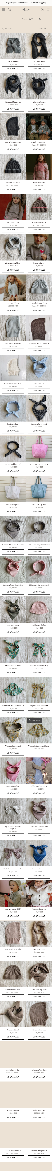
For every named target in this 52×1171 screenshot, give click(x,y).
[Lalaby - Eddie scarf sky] (13, 408)
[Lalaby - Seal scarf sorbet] (39, 1095)
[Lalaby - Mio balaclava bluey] (13, 328)
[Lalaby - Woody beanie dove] (13, 1054)
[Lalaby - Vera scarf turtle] (13, 609)
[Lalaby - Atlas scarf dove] (13, 1095)
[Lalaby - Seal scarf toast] (39, 934)
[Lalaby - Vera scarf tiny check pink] (13, 569)
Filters (8, 28)
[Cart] (48, 9)
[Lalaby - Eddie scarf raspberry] (39, 770)
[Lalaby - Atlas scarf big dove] (39, 1054)
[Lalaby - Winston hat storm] (13, 167)
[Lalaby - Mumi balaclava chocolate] (39, 328)
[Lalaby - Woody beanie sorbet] (13, 1135)
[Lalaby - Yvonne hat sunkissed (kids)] (39, 730)
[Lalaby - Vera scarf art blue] (39, 853)
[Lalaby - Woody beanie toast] (13, 974)
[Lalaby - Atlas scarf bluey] (39, 247)
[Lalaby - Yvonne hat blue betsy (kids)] (13, 690)
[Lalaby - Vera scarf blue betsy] (13, 650)
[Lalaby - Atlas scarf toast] (13, 1014)
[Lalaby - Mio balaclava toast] (39, 1014)
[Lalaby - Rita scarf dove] (13, 46)
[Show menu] (3, 9)
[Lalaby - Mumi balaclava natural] (13, 368)
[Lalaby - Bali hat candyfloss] (39, 609)
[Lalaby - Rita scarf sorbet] (39, 167)
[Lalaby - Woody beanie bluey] (39, 288)
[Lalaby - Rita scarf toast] (13, 207)
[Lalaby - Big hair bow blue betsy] (39, 650)
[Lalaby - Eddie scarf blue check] (13, 449)
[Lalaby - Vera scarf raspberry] (13, 770)
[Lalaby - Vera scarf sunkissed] (13, 730)
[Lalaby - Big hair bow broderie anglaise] (13, 811)
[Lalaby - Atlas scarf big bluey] (13, 247)
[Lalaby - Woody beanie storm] (39, 126)
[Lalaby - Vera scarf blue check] (39, 408)
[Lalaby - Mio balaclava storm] (13, 126)
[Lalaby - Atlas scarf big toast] (39, 974)
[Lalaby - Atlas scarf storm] (39, 86)
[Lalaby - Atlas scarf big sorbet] (39, 1135)
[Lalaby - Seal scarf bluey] (13, 288)
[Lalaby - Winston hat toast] (39, 207)
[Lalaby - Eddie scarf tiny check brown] (39, 529)
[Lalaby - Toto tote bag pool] (39, 489)
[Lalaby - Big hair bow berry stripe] (13, 853)
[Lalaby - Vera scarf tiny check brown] (13, 529)
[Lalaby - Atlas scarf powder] (39, 893)
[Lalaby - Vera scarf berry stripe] (39, 811)
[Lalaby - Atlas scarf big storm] (13, 86)
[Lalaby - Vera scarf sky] (39, 368)
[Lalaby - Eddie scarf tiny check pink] (39, 569)
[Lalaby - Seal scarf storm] (39, 46)
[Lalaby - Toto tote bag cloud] (13, 489)
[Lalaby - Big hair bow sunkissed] (39, 690)
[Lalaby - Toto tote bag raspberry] (39, 449)
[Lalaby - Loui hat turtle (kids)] (13, 893)
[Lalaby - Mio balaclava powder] (13, 934)
